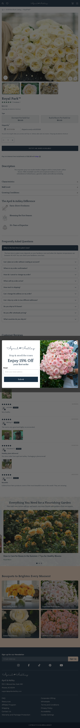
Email (5, 368)
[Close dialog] (75, 342)
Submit (21, 379)
